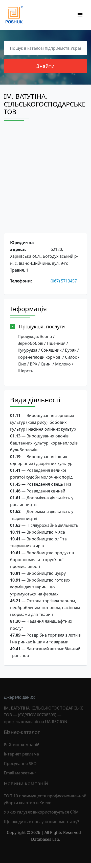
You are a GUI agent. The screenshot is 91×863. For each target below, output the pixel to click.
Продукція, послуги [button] (42, 326)
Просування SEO (20, 763)
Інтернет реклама (21, 754)
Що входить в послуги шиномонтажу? (41, 821)
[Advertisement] (45, 181)
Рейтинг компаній (21, 744)
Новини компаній (26, 783)
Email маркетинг (20, 773)
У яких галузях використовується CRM (41, 812)
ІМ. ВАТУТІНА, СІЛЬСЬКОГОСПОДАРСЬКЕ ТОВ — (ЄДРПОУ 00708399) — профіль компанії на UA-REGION (43, 714)
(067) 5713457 (64, 281)
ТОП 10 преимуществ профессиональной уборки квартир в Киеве (45, 799)
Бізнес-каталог (22, 732)
